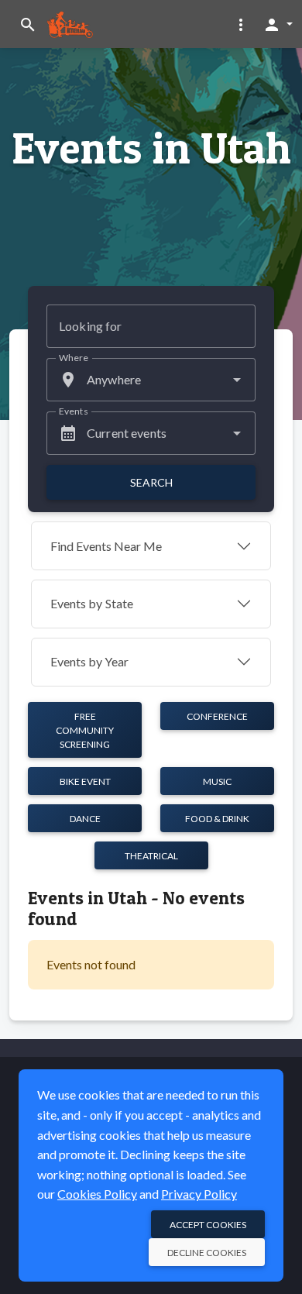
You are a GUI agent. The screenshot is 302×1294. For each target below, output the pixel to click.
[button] (241, 24)
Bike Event (85, 781)
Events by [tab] (91, 603)
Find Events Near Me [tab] (106, 546)
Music (217, 781)
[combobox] (151, 379)
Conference (217, 716)
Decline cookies (206, 1252)
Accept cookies (208, 1224)
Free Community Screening (85, 730)
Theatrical (151, 856)
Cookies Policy (97, 1193)
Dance (85, 818)
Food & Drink (217, 818)
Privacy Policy (199, 1193)
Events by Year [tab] (89, 661)
